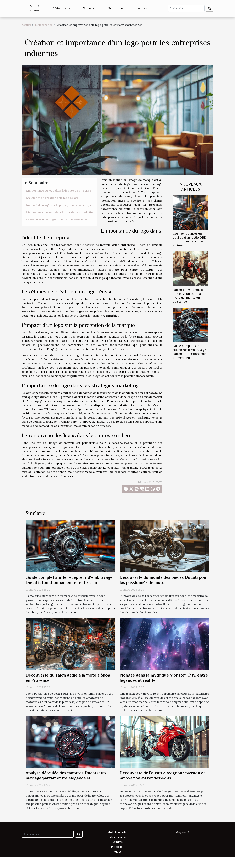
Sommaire (38, 182)
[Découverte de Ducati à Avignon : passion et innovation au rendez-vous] (164, 741)
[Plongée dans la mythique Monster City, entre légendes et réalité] (164, 644)
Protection (115, 8)
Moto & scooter (35, 8)
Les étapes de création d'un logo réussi (52, 197)
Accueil (26, 25)
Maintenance (62, 8)
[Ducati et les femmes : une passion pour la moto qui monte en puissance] (190, 268)
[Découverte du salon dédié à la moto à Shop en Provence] (70, 644)
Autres (142, 8)
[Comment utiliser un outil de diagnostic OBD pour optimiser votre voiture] (190, 212)
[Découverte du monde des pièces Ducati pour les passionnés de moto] (164, 546)
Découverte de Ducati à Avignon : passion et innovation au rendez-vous (162, 775)
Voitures (88, 8)
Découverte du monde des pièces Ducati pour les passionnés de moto (164, 580)
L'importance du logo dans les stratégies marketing (60, 212)
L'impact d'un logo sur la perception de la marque (59, 205)
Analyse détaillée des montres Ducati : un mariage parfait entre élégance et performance (66, 778)
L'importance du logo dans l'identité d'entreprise (58, 190)
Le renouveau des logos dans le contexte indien (57, 219)
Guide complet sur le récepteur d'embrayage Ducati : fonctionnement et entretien (69, 580)
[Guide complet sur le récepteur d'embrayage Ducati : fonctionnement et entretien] (190, 324)
